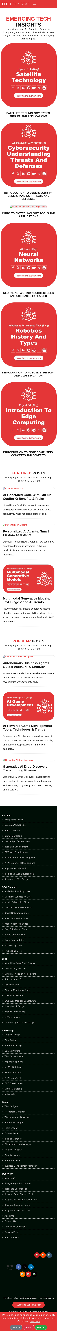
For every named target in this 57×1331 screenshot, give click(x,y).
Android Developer (13, 1122)
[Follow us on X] (25, 1267)
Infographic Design (13, 819)
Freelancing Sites (13, 950)
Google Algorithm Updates (17, 1183)
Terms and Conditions (15, 1226)
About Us (9, 1215)
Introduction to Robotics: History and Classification (28, 374)
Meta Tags (9, 1178)
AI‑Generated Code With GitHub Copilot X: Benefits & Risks (27, 496)
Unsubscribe (19, 1311)
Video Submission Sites (16, 918)
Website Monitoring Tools (17, 990)
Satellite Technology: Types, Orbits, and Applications (28, 115)
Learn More (35, 1321)
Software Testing (13, 1045)
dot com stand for (13, 979)
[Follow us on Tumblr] (49, 1255)
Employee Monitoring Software (20, 1001)
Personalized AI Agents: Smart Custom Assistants (26, 533)
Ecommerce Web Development (20, 857)
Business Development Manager (20, 1165)
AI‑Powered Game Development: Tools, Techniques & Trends (27, 727)
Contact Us (10, 1221)
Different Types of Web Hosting (20, 973)
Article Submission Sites (16, 902)
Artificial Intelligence (14, 1011)
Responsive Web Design (16, 879)
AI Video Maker (12, 1017)
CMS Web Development (16, 852)
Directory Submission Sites (18, 896)
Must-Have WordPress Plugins (19, 963)
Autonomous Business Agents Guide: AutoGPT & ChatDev (26, 665)
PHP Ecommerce (12, 1072)
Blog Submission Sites (15, 929)
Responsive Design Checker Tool (21, 1199)
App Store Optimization (16, 868)
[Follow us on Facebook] (18, 1267)
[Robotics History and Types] (29, 366)
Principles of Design (14, 1006)
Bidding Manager (12, 1138)
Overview (7, 1174)
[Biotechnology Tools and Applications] (28, 207)
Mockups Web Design (15, 825)
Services (7, 815)
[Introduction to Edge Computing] (29, 446)
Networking (10, 1094)
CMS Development (13, 1083)
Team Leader (10, 1128)
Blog (4, 959)
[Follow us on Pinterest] (37, 1255)
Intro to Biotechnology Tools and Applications (28, 215)
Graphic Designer (13, 1149)
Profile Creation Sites (15, 934)
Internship (8, 1030)
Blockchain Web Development (19, 873)
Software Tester (12, 1160)
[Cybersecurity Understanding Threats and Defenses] (29, 186)
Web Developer (12, 1155)
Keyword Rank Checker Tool (18, 1194)
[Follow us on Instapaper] (34, 1274)
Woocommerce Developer (17, 1117)
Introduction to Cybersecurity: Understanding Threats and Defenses (28, 195)
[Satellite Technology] (29, 106)
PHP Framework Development (19, 863)
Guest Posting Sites (14, 940)
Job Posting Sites (13, 945)
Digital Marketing (13, 836)
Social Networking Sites (16, 913)
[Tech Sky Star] (15, 6)
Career (6, 1102)
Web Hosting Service (14, 968)
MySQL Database (13, 1067)
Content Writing (12, 1051)
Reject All (28, 1327)
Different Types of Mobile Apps (20, 1022)
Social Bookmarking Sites (17, 891)
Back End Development (16, 846)
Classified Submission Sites (18, 907)
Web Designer (11, 1106)
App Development (13, 1061)
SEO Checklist (10, 887)
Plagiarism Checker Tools (17, 1210)
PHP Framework (12, 1078)
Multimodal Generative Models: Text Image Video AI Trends (26, 600)
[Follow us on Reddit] (43, 1255)
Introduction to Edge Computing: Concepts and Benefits (28, 454)
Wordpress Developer (15, 1111)
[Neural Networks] (29, 286)
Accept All (41, 1327)
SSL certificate (11, 984)
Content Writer (11, 1133)
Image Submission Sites (16, 923)
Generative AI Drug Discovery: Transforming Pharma (26, 768)
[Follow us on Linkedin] (31, 1267)
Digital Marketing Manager (17, 1144)
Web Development (13, 1056)
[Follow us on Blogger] (22, 1274)
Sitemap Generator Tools (17, 1205)
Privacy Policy (11, 1237)
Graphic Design (12, 1034)
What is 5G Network (14, 995)
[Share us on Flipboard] (28, 1274)
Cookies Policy (11, 1232)
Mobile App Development (17, 841)
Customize (16, 1327)
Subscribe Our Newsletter (28, 1305)
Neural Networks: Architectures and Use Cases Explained (28, 294)
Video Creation (12, 830)
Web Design (10, 1040)
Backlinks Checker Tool (16, 1188)
